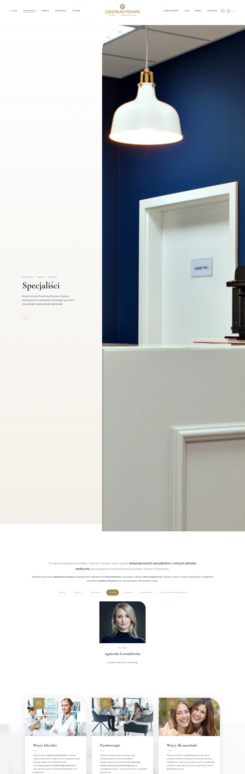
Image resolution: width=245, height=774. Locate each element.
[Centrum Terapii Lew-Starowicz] (122, 9)
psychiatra (78, 592)
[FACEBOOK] (223, 11)
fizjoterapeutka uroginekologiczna (174, 592)
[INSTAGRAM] (228, 11)
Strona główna (27, 277)
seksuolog (61, 592)
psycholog (128, 592)
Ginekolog (52, 277)
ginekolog (112, 592)
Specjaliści (40, 277)
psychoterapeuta (146, 592)
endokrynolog (95, 592)
